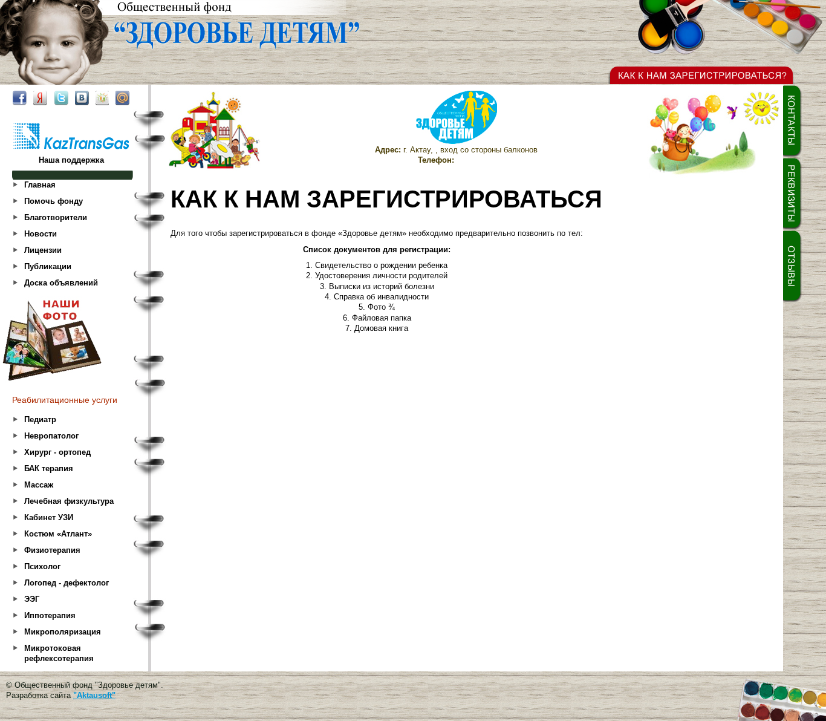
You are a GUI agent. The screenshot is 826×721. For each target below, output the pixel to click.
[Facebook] (19, 98)
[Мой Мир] (122, 98)
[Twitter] (61, 98)
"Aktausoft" (94, 695)
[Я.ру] (40, 98)
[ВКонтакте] (81, 98)
